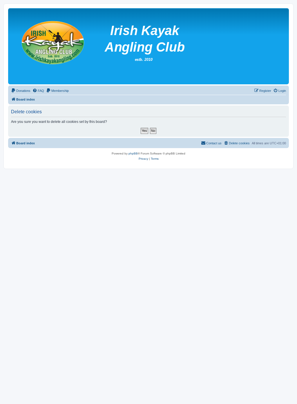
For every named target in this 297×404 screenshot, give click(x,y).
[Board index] (151, 46)
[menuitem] (20, 90)
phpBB (133, 153)
